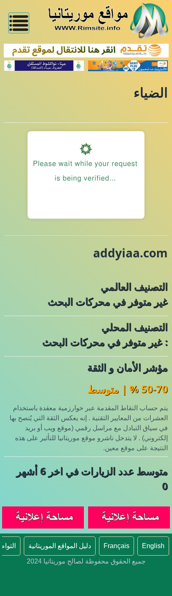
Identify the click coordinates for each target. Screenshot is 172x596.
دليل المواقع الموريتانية (59, 545)
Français (116, 545)
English (153, 545)
